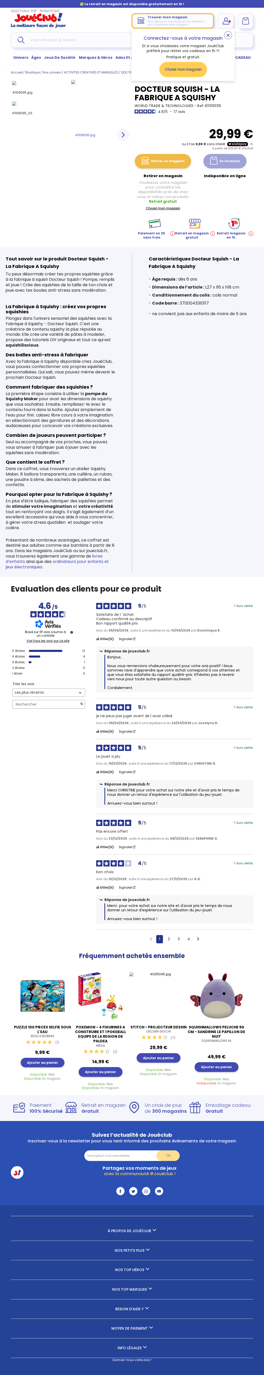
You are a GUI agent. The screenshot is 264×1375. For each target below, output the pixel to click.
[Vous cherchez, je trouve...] (21, 40)
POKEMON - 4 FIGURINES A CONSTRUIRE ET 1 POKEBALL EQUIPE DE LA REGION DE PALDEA (100, 1036)
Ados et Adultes (131, 57)
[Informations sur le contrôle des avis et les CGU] (72, 632)
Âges (36, 57)
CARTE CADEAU (236, 57)
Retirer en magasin (168, 161)
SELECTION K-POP (24, 11)
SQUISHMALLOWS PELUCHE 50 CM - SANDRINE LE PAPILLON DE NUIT (216, 1034)
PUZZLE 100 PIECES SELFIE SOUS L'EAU (42, 1031)
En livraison (230, 161)
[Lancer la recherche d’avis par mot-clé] (82, 704)
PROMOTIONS (50, 11)
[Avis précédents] (151, 938)
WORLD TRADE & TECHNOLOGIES (164, 105)
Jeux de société (60, 57)
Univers (20, 57)
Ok (168, 1155)
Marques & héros (95, 57)
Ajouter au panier (42, 1062)
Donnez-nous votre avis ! (132, 1360)
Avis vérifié (244, 605)
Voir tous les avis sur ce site (48, 641)
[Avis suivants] (198, 939)
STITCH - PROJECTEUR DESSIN (158, 1029)
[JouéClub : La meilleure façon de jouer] (38, 27)
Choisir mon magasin (183, 69)
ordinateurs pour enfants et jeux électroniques (57, 564)
